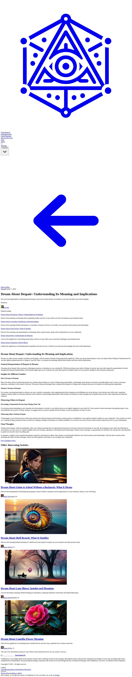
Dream (3, 289)
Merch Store (12, 441)
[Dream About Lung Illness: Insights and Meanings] (66, 567)
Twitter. (57, 675)
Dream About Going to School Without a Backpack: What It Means (36, 487)
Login (3, 142)
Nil (16, 675)
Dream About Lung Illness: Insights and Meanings (27, 588)
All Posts (4, 146)
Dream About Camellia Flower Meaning (22, 639)
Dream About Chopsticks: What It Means (14, 342)
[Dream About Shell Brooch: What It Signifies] (66, 516)
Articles (16, 669)
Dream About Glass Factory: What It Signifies (16, 328)
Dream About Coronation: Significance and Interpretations (20, 321)
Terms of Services (6, 673)
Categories (5, 148)
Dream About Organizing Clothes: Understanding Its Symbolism (22, 314)
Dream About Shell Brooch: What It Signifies (25, 537)
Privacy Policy (17, 673)
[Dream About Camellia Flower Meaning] (66, 618)
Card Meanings (6, 669)
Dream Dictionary (25, 669)
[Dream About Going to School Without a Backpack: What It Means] (66, 466)
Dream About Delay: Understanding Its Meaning (17, 335)
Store (12, 669)
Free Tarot (4, 441)
